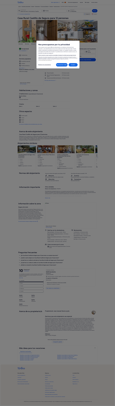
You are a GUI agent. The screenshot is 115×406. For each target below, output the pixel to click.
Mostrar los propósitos (44, 64)
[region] (58, 55)
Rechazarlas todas (62, 64)
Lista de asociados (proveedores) (45, 60)
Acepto (73, 64)
